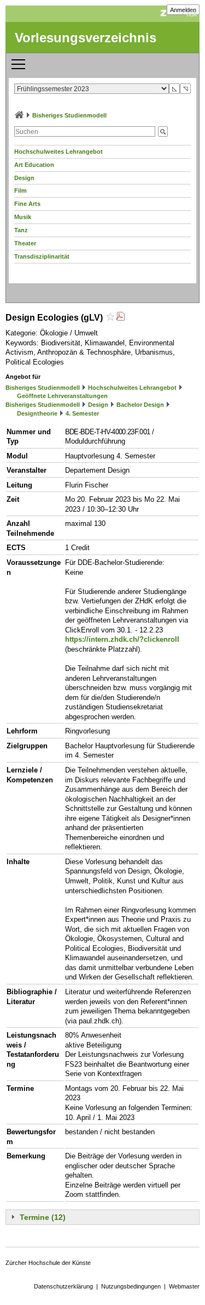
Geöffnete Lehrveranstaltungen (62, 396)
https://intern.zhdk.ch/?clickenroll (122, 639)
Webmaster (184, 1286)
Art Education (34, 164)
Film (20, 190)
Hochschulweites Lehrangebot (58, 151)
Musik (22, 217)
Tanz (21, 230)
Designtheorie (37, 413)
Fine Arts (27, 203)
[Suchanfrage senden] (163, 131)
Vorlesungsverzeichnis (85, 37)
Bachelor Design (140, 404)
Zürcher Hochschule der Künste (48, 1262)
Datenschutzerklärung (63, 1286)
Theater (25, 243)
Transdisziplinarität (41, 256)
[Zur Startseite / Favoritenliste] (19, 115)
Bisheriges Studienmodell (69, 115)
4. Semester (82, 413)
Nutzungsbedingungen (131, 1286)
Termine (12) (43, 1217)
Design (24, 178)
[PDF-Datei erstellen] (120, 317)
